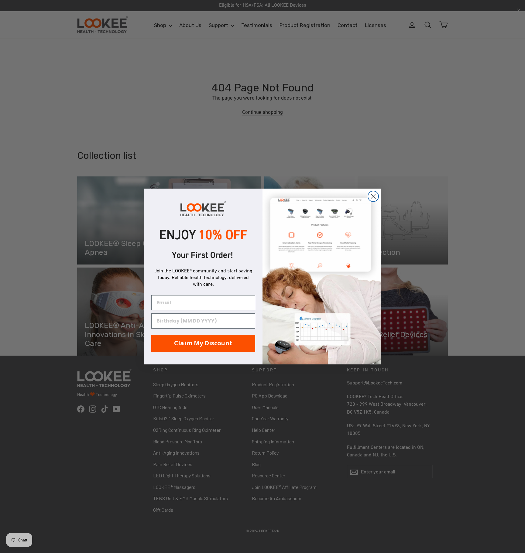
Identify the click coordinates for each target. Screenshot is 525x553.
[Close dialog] (373, 196)
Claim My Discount (203, 343)
